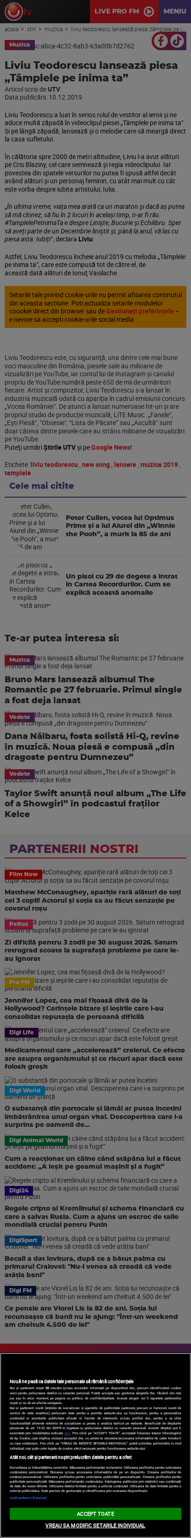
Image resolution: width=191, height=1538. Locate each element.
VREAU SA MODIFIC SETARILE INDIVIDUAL (95, 1525)
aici (67, 1433)
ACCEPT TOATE (95, 1513)
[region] (95, 1445)
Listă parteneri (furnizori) (29, 1497)
